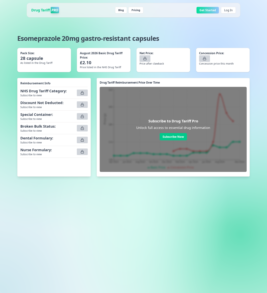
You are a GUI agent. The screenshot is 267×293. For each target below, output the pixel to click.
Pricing (136, 10)
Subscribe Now (173, 137)
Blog (121, 10)
